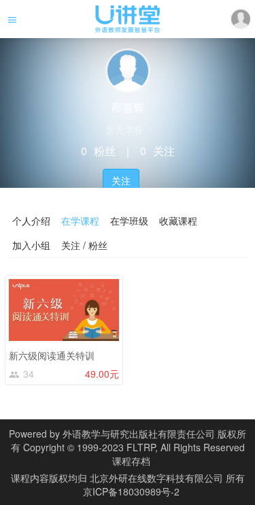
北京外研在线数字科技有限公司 (158, 478)
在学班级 (129, 220)
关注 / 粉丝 (84, 245)
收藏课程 (178, 220)
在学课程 (80, 220)
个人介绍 (31, 220)
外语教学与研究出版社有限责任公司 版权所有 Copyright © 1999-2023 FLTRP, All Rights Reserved (129, 440)
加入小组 (31, 245)
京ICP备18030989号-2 (131, 491)
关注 (121, 180)
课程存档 (131, 461)
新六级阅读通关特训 (52, 355)
